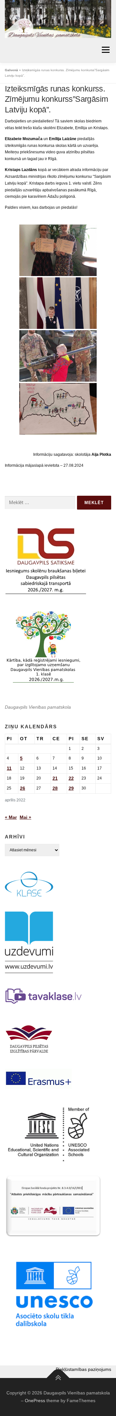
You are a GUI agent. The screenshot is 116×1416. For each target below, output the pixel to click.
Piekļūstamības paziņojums (83, 1369)
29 (71, 788)
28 (55, 788)
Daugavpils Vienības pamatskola (38, 707)
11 (9, 768)
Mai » (25, 817)
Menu (105, 50)
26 (22, 788)
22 (71, 778)
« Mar (11, 817)
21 (55, 778)
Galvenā (11, 70)
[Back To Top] (58, 1378)
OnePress (35, 1400)
